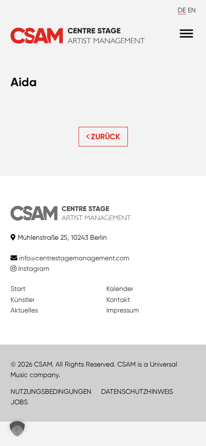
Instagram (32, 268)
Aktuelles (24, 310)
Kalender (119, 288)
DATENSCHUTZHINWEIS (137, 391)
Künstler (22, 299)
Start (18, 288)
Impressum (122, 310)
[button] (17, 429)
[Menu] (186, 33)
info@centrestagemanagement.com (74, 258)
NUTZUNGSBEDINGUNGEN (51, 391)
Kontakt (118, 299)
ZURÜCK (104, 136)
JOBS (19, 402)
